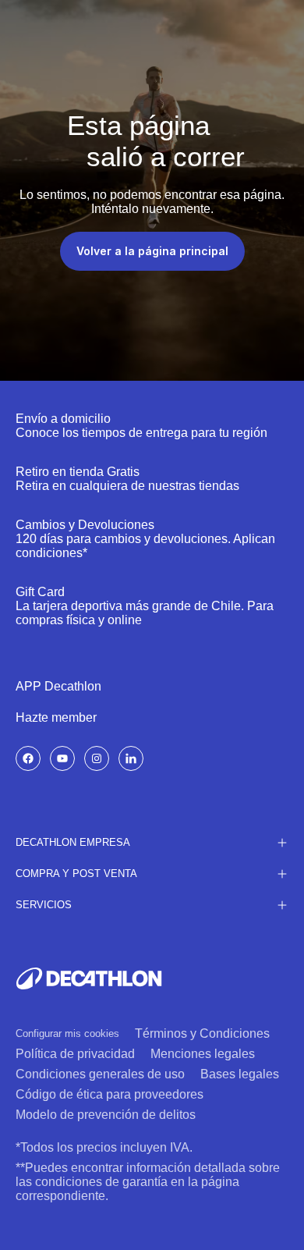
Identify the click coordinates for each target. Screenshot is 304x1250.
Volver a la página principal (152, 250)
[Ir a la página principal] (89, 978)
